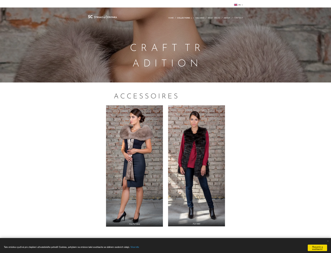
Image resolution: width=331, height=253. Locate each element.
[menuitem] (172, 18)
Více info (134, 246)
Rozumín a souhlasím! (317, 248)
